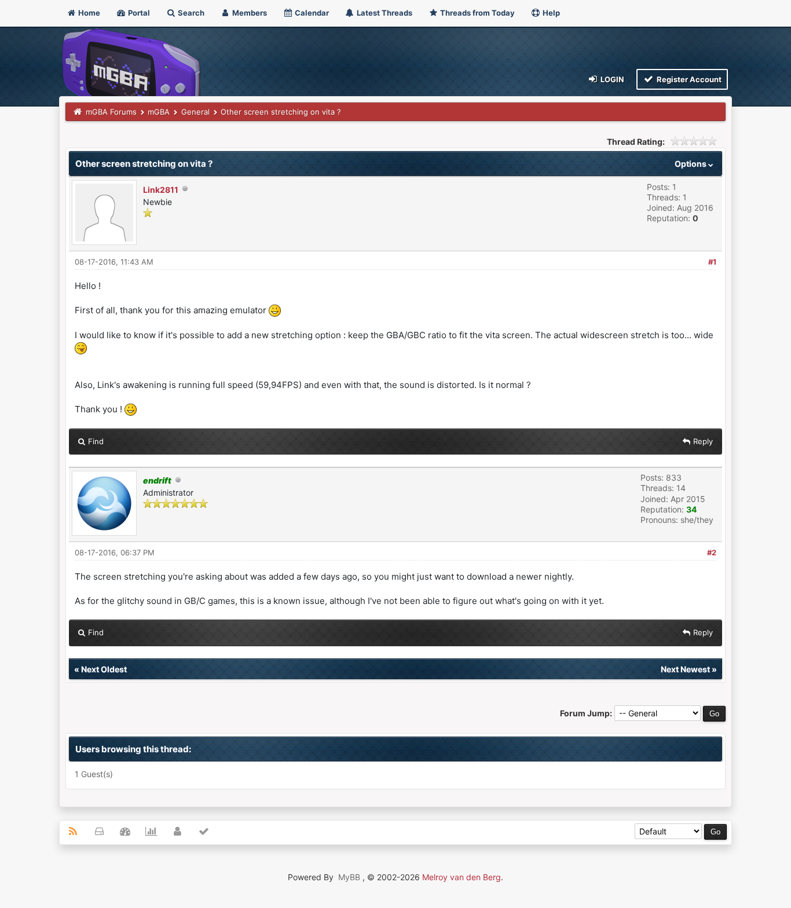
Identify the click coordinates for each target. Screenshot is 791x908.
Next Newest (685, 669)
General (195, 111)
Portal (138, 12)
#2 (711, 552)
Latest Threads (383, 12)
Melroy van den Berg (461, 877)
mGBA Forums (111, 111)
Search (190, 12)
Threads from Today (476, 12)
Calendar (311, 12)
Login (611, 79)
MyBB (349, 877)
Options (691, 164)
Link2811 (160, 190)
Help (550, 12)
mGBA (159, 111)
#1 (712, 261)
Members (248, 12)
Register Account (688, 79)
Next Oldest (104, 669)
